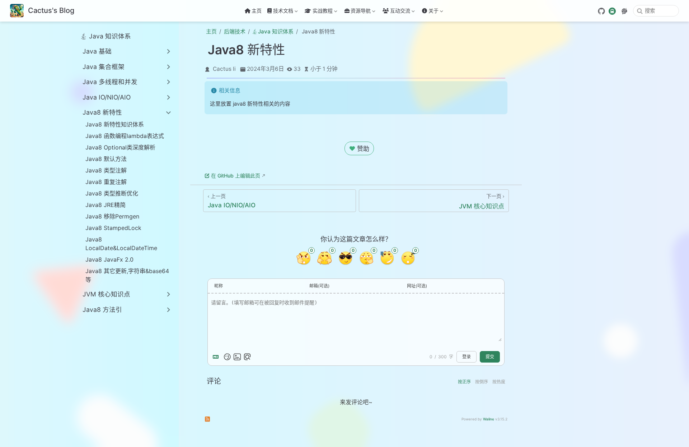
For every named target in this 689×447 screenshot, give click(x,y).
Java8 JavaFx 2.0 (109, 259)
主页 (257, 11)
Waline (488, 419)
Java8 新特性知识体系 (114, 124)
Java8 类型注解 (106, 170)
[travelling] (612, 10)
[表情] (227, 356)
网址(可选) (417, 286)
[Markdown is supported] (217, 356)
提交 (490, 356)
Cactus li (224, 68)
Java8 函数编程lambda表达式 (124, 135)
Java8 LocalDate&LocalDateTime (121, 244)
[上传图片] (237, 356)
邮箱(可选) (319, 286)
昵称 (218, 286)
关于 (430, 12)
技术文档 (279, 12)
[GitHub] (601, 11)
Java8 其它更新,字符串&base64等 (127, 275)
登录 (466, 356)
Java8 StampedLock (113, 227)
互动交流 (400, 12)
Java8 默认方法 (106, 158)
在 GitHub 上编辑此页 (235, 175)
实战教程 (318, 12)
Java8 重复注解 (106, 181)
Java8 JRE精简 (105, 204)
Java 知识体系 (110, 36)
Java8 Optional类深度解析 (120, 147)
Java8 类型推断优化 (111, 193)
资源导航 (361, 12)
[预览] (247, 356)
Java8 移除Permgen (112, 216)
